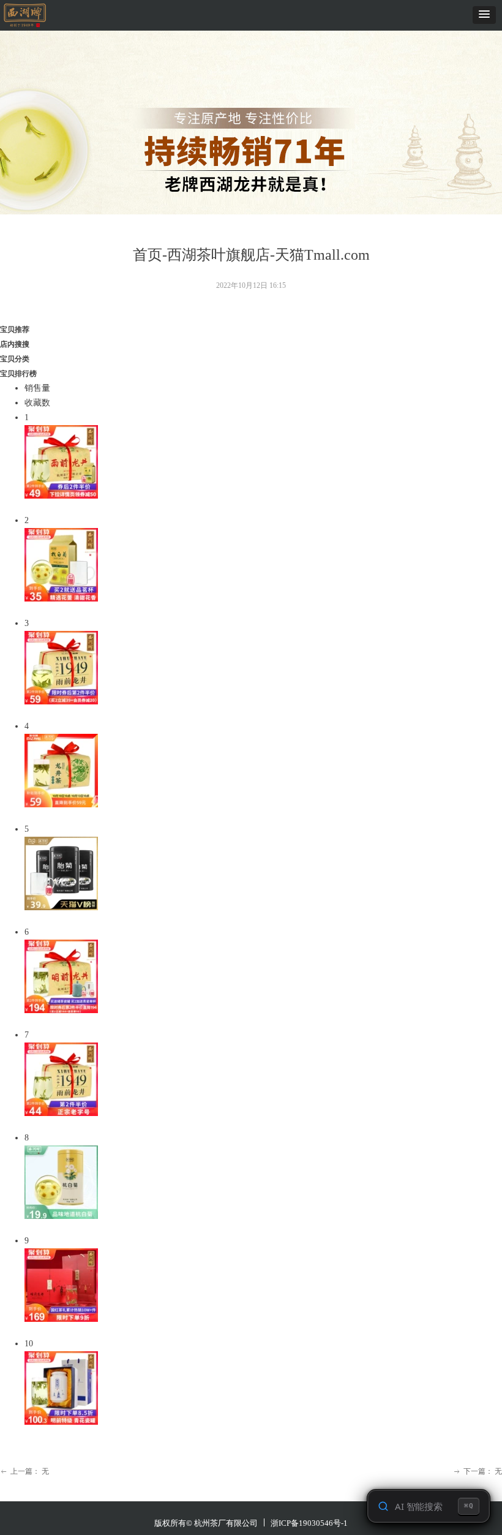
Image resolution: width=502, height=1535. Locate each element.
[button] (484, 15)
